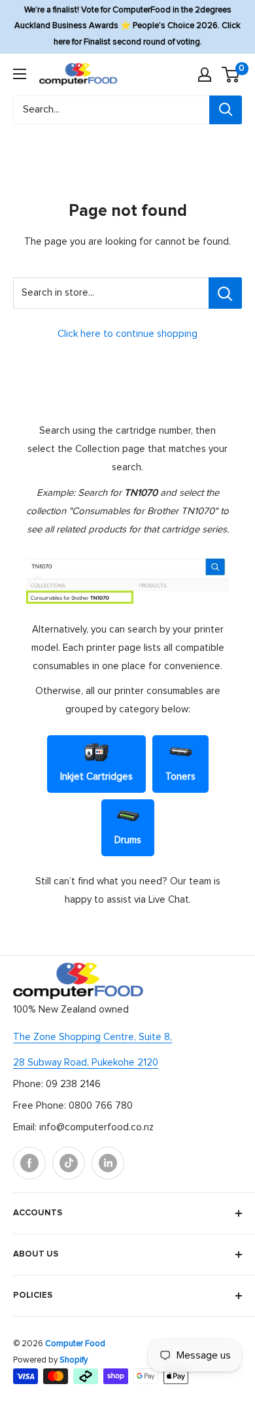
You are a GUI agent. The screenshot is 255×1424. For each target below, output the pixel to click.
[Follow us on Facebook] (29, 1163)
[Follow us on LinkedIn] (108, 1163)
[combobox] (111, 110)
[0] (231, 74)
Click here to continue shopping (127, 334)
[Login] (204, 74)
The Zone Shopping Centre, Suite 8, (92, 1037)
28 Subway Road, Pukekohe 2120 (85, 1063)
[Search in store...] (225, 293)
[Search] (225, 110)
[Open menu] (19, 74)
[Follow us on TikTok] (68, 1163)
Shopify (74, 1360)
